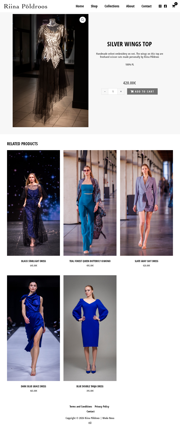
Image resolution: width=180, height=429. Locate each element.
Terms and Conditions (81, 406)
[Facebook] (165, 6)
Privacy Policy (102, 406)
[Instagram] (160, 6)
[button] (82, 20)
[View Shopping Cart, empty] (173, 6)
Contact (91, 411)
